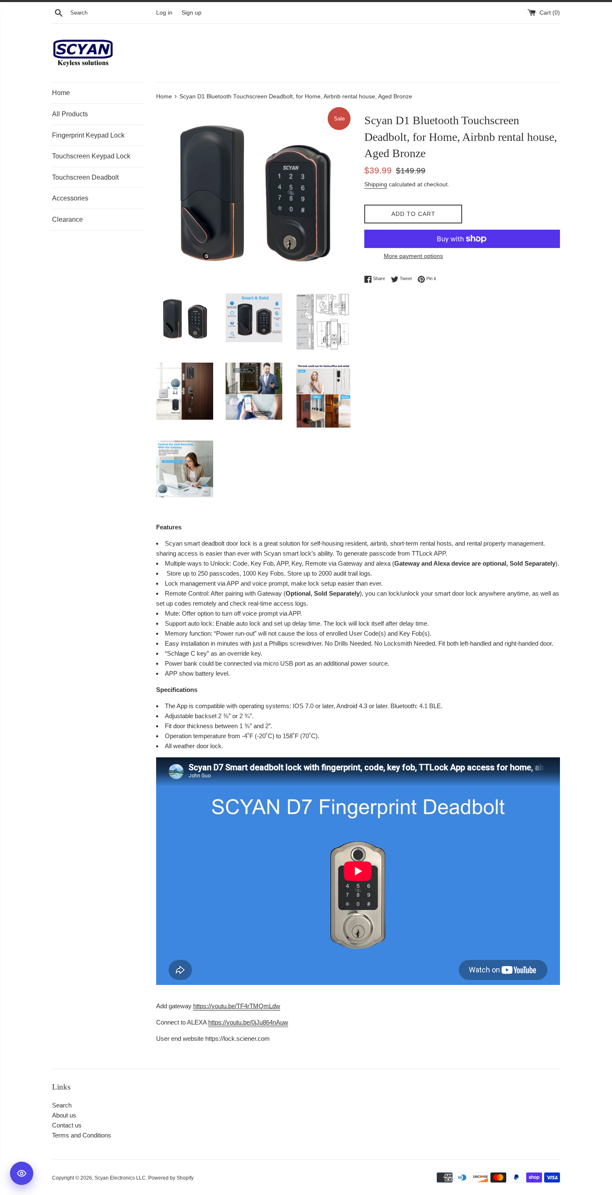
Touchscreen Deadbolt (85, 177)
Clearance (67, 219)
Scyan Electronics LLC (120, 1178)
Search (62, 1105)
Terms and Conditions (81, 1135)
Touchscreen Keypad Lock (91, 156)
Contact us (67, 1125)
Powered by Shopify (171, 1178)
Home (61, 92)
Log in (164, 13)
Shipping (375, 184)
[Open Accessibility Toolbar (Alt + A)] (21, 1173)
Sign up (192, 13)
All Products (70, 114)
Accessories (70, 198)
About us (64, 1115)
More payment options (413, 256)
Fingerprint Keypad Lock (88, 135)
